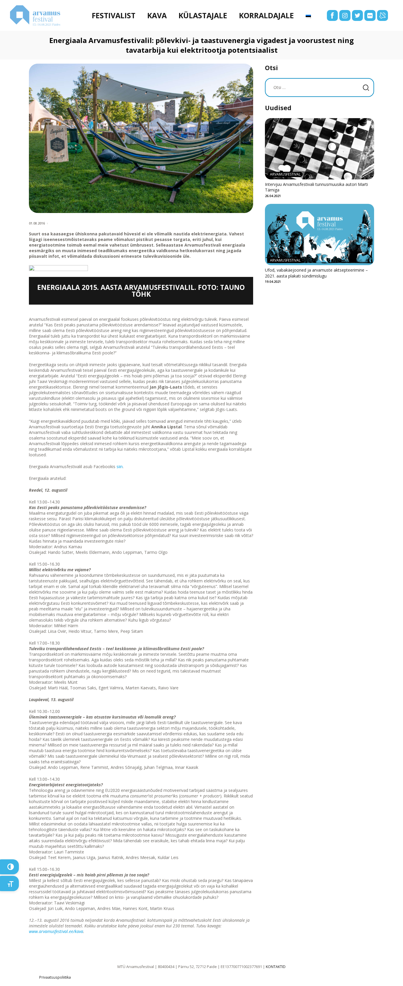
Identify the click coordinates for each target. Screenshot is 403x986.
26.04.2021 (273, 196)
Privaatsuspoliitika (55, 977)
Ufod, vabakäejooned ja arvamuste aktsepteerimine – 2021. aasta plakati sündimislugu (316, 273)
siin (120, 466)
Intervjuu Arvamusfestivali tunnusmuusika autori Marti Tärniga (316, 187)
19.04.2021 (273, 281)
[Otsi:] (319, 87)
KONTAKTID (276, 966)
